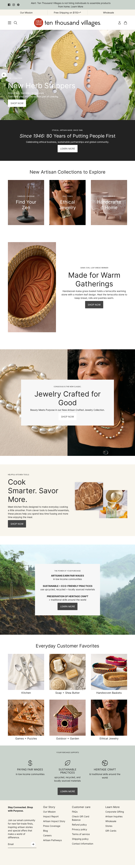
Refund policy (79, 824)
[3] (125, 116)
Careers (47, 835)
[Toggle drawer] (9, 22)
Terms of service (81, 834)
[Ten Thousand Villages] (67, 22)
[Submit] (33, 844)
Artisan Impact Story (54, 821)
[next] (131, 75)
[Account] (119, 22)
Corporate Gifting (114, 811)
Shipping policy (80, 838)
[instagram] (13, 5)
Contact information (82, 843)
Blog (45, 830)
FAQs (75, 811)
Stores (108, 826)
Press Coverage (51, 826)
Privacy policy (79, 829)
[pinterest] (18, 5)
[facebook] (9, 5)
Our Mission (49, 811)
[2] (120, 116)
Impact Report (51, 816)
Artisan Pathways (52, 840)
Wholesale (110, 821)
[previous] (4, 75)
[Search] (15, 22)
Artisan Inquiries (113, 816)
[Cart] (125, 22)
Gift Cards (110, 830)
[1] (115, 116)
